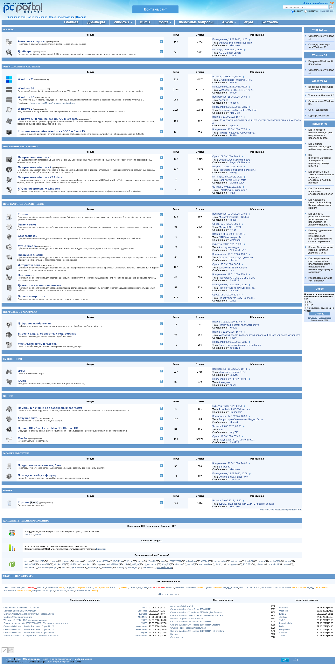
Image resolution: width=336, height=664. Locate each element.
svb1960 (79, 590)
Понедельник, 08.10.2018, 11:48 (229, 342)
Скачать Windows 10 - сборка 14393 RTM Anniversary (196, 615)
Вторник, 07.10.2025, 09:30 (227, 166)
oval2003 (286, 587)
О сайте (10, 659)
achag (27, 561)
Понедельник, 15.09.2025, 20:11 (229, 284)
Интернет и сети (29, 264)
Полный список (164, 567)
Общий (8, 396)
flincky (233, 337)
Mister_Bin (133, 567)
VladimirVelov (237, 182)
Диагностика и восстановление (39, 285)
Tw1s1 (282, 620)
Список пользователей (61, 17)
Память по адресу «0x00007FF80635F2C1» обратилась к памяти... (37, 623)
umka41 (89, 587)
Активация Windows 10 (181, 606)
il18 (149, 587)
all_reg (310, 587)
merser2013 (254, 587)
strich (89, 561)
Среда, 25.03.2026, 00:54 (226, 264)
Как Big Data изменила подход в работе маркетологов (320, 146)
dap (232, 270)
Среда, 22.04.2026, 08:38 (226, 224)
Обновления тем (15, 17)
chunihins (235, 479)
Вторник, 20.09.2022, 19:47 (227, 116)
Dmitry (95, 590)
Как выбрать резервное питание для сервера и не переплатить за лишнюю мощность (319, 219)
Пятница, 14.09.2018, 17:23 (227, 176)
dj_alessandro (150, 564)
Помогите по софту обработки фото (239, 325)
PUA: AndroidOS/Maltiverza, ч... (235, 409)
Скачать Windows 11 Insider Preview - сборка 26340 (29, 614)
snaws (120, 567)
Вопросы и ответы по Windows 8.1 (320, 88)
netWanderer (159, 587)
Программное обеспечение (23, 203)
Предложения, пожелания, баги (39, 465)
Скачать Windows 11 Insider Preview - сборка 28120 (29, 626)
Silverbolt (217, 587)
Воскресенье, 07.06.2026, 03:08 (229, 213)
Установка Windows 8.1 (321, 95)
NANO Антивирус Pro (230, 237)
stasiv (286, 564)
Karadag (143, 614)
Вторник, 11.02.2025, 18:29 (227, 234)
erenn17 (114, 587)
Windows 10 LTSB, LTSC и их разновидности (25, 620)
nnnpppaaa (233, 564)
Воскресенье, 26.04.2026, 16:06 (229, 463)
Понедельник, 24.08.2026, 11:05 (229, 39)
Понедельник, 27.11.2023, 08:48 (229, 379)
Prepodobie (236, 412)
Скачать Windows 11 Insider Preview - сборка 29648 (29, 632)
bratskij (70, 590)
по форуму (313, 11)
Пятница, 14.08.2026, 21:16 (227, 49)
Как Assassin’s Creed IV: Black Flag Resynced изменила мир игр (320, 203)
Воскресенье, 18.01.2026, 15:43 (229, 274)
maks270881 (113, 564)
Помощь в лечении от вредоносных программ (50, 407)
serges (261, 561)
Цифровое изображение (35, 323)
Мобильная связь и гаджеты (37, 343)
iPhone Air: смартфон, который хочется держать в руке (321, 250)
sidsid (61, 587)
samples (66, 561)
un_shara (142, 587)
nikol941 (201, 587)
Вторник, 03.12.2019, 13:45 (227, 321)
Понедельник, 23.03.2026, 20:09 (230, 473)
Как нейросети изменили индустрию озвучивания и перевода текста (321, 133)
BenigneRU (284, 629)
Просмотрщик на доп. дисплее (236, 257)
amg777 (234, 432)
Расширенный (327, 11)
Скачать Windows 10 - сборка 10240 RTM (190, 621)
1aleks (7, 587)
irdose (233, 219)
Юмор (22, 380)
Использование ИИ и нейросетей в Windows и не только (31, 635)
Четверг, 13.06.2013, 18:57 (226, 186)
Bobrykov (80, 587)
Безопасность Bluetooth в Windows (238, 110)
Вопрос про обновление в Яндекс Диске (241, 419)
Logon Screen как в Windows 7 (235, 159)
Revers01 (180, 587)
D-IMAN (133, 587)
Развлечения (12, 358)
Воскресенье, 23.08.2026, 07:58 (229, 129)
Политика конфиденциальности (57, 659)
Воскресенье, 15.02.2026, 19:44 (229, 369)
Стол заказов (176, 637)
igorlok (209, 587)
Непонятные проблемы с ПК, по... (237, 288)
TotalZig (152, 561)
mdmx (78, 561)
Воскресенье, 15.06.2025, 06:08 (229, 96)
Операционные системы (21, 66)
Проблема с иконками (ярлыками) (237, 170)
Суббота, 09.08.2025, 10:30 (227, 244)
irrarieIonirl (274, 564)
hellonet (234, 102)
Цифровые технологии (20, 311)
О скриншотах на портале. (233, 476)
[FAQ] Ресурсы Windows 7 (233, 190)
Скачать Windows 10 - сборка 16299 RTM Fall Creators (197, 631)
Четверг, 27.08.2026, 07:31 (226, 76)
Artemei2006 (102, 561)
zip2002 (74, 564)
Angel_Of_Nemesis (240, 162)
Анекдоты (224, 382)
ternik (235, 587)
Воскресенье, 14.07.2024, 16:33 (229, 416)
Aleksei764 (29, 564)
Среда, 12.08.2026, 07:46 (226, 436)
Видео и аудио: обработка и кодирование (47, 333)
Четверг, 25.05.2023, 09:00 (226, 426)
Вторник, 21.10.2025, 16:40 (227, 331)
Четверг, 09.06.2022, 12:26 (226, 500)
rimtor (141, 561)
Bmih (281, 626)
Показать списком (168, 594)
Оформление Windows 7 (34, 167)
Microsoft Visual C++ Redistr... (234, 217)
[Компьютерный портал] (22, 12)
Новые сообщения (37, 17)
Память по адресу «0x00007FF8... (237, 132)
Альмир (283, 632)
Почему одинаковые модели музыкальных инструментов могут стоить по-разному (320, 236)
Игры (21, 370)
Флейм (22, 438)
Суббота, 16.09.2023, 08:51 (227, 406)
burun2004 (267, 587)
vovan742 (44, 564)
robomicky (191, 561)
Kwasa (282, 614)
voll (57, 590)
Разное (8, 490)
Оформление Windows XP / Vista (40, 177)
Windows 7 (25, 108)
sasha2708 (275, 561)
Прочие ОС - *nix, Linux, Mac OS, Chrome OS (48, 428)
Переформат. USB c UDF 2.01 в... (237, 277)
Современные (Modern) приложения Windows (52, 103)
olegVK (144, 632)
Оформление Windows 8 (34, 157)
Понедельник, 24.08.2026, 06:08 (230, 86)
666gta (135, 564)
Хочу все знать (28, 417)
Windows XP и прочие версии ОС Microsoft (47, 118)
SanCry (219, 564)
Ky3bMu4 (117, 561)
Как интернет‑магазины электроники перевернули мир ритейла (320, 160)
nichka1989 (59, 564)
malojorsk (87, 564)
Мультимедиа (27, 245)
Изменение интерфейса (20, 146)
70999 (233, 82)
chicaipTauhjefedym (47, 567)
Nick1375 (39, 561)
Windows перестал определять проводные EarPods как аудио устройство (259, 335)
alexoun (178, 564)
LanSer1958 (52, 587)
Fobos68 (170, 587)
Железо (8, 29)
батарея (223, 100)
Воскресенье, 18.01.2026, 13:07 (229, 254)
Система (24, 214)
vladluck (283, 617)
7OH (64, 567)
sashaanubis (220, 561)
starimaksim (204, 564)
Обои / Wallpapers (318, 109)
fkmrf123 (234, 280)
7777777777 (175, 561)
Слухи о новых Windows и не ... (236, 80)
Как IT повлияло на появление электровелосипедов (320, 191)
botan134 (235, 348)
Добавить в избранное (315, 3)
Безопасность (27, 235)
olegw (288, 561)
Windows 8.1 (26, 97)
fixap (232, 192)
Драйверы (25, 51)
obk (125, 564)
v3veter (260, 564)
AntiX (222, 429)
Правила (81, 17)
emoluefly (92, 567)
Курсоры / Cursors (318, 115)
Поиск (18, 659)
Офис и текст (27, 224)
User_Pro (283, 611)
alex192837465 (24, 590)
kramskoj (101, 549)
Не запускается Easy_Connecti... (237, 298)
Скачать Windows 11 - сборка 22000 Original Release (196, 612)
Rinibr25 (41, 587)
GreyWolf (36, 590)
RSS (332, 3)
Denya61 (21, 587)
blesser (234, 260)
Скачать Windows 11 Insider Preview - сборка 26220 (29, 629)
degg (99, 564)
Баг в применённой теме (232, 180)
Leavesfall (107, 567)
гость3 (190, 564)
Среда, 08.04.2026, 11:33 (226, 294)
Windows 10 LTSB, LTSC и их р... (236, 90)
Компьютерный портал (57, 662)
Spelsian (234, 125)
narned (38, 534)
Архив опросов (325, 318)
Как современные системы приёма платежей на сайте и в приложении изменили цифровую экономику (320, 265)
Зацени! (174, 634)
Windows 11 (26, 79)
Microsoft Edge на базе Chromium (20, 611)
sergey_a (227, 587)
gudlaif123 (123, 587)
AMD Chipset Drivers (230, 53)
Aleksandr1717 (238, 250)
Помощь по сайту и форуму (37, 475)
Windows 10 (26, 88)
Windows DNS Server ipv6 (233, 267)
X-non (282, 635)
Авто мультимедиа (229, 247)
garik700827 (77, 567)
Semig (233, 172)
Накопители (26, 275)
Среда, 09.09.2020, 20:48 (226, 156)
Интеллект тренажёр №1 (233, 372)
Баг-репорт (225, 466)
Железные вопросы (31, 41)
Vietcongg (235, 240)
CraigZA (166, 564)
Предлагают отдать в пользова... (237, 439)
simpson (53, 561)
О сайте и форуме (16, 453)
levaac (88, 590)
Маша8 (234, 422)
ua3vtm (234, 375)
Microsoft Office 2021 (230, 227)
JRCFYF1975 (320, 587)
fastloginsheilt (285, 623)
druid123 (277, 587)
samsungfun (48, 590)
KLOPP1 (247, 564)
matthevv (28, 567)
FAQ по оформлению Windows (39, 188)
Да (310, 302)
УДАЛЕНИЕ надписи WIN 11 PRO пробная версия (246, 503)
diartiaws (147, 567)
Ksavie (233, 327)
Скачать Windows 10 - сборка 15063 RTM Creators (195, 625)
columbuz (235, 561)
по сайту (298, 11)
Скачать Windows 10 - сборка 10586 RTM (190, 609)
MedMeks (235, 45)
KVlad (233, 230)
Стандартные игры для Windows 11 (319, 46)
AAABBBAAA (10, 590)
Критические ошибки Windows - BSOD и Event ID (51, 131)
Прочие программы (31, 296)
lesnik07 (249, 561)
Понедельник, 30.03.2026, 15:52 (230, 107)
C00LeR (205, 561)
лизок (233, 385)
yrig (162, 561)
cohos (233, 55)
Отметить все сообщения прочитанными (280, 509)
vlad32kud (29, 534)
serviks (295, 587)
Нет (311, 305)
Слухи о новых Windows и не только (21, 607)
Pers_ (130, 561)
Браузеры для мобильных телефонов (240, 345)
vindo (13, 587)
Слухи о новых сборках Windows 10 (188, 628)
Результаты (312, 318)
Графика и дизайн (30, 254)
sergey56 (70, 587)
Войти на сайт (155, 9)
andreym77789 (101, 587)
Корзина (23, 502)
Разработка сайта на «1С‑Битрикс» (320, 279)
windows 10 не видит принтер (235, 42)
